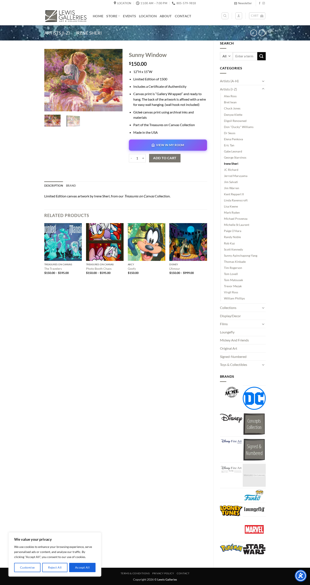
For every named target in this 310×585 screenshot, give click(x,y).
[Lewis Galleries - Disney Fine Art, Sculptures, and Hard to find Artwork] (65, 15)
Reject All (55, 567)
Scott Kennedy (233, 249)
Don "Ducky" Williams (238, 127)
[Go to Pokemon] (231, 547)
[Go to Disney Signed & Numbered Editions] (254, 449)
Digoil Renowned (235, 121)
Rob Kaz (229, 243)
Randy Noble (232, 237)
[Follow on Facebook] (259, 3)
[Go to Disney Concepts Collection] (254, 424)
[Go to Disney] (231, 418)
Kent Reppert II (234, 194)
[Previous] (51, 80)
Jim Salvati (231, 182)
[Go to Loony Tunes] (231, 510)
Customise (27, 567)
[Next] (115, 80)
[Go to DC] (254, 398)
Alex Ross (230, 96)
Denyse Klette (233, 114)
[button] (243, 3)
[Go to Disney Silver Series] (231, 468)
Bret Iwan (230, 102)
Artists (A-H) (229, 81)
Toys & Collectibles (233, 365)
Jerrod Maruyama (235, 176)
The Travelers (53, 268)
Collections (228, 308)
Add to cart (164, 158)
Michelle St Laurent (236, 224)
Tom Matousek (233, 280)
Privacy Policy (163, 573)
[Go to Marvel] (254, 529)
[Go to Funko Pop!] (254, 495)
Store (111, 16)
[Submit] (261, 56)
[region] (54, 554)
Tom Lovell (231, 274)
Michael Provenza (235, 218)
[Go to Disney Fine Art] (231, 441)
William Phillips (234, 298)
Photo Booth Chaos (99, 268)
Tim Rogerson (233, 268)
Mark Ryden (232, 212)
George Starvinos (235, 157)
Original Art (228, 348)
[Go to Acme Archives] (231, 392)
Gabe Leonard (233, 151)
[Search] (225, 15)
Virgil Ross (231, 292)
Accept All (82, 567)
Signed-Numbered (233, 357)
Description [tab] (53, 185)
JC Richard (231, 169)
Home (98, 16)
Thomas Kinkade (235, 261)
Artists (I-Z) (57, 32)
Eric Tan (229, 145)
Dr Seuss (229, 133)
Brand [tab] (71, 185)
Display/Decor (230, 316)
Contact (183, 16)
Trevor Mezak (233, 286)
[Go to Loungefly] (254, 509)
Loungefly (227, 332)
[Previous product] (262, 33)
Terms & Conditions (135, 573)
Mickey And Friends (234, 340)
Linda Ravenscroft (236, 200)
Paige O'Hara (232, 231)
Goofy (132, 268)
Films (224, 324)
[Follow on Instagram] (263, 3)
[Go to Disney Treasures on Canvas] (254, 475)
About (166, 16)
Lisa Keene (231, 206)
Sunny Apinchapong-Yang (240, 255)
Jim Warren (231, 188)
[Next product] (253, 33)
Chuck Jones (232, 108)
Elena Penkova (233, 139)
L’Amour (174, 268)
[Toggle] (263, 81)
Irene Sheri (89, 32)
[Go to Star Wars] (254, 549)
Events (129, 16)
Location (148, 16)
